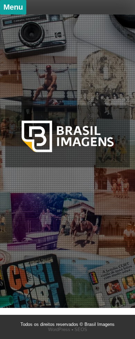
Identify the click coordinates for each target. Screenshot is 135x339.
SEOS (80, 329)
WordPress (59, 329)
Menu (13, 7)
